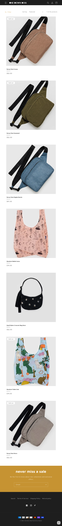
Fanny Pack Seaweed (13, 133)
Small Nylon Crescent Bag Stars (16, 325)
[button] (6, 3)
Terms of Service (22, 498)
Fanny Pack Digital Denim (14, 197)
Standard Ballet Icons (13, 261)
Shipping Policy (35, 498)
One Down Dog (28, 520)
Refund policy (46, 498)
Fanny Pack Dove (12, 453)
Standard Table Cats (13, 389)
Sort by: (24, 12)
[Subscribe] (46, 484)
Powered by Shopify (37, 520)
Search (13, 498)
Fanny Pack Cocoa (12, 69)
